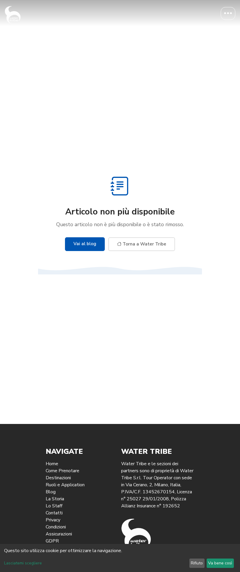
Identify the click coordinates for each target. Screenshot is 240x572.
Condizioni (56, 527)
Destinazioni (58, 478)
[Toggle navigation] (228, 13)
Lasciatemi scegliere (23, 563)
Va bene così (220, 563)
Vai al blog (84, 244)
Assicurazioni (59, 534)
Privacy (53, 520)
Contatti (54, 513)
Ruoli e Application (65, 485)
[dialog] (120, 558)
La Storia (55, 499)
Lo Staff (54, 506)
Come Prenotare (62, 471)
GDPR (52, 541)
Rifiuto (197, 563)
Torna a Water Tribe (143, 244)
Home (52, 464)
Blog (51, 492)
